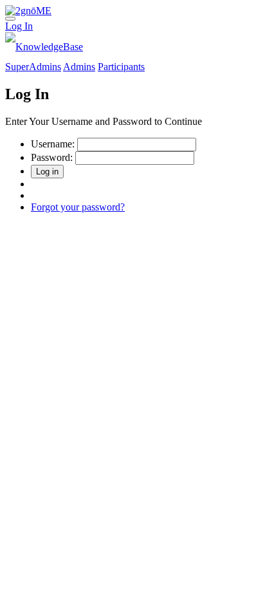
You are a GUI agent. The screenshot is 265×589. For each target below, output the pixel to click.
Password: (52, 157)
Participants (121, 66)
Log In (19, 26)
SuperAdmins (33, 66)
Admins (79, 66)
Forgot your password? (78, 206)
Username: (53, 143)
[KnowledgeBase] (44, 46)
